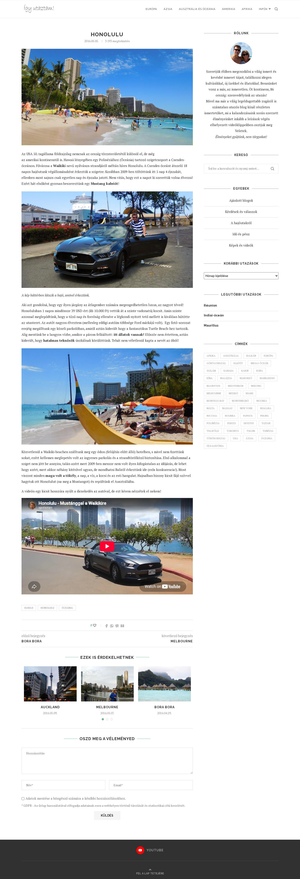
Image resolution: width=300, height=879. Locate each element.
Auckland (50, 707)
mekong (256, 385)
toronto (233, 430)
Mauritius (211, 325)
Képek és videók (241, 245)
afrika (211, 355)
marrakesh (267, 378)
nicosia (212, 415)
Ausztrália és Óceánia (197, 9)
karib (245, 370)
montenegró (240, 400)
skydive (249, 423)
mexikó (233, 393)
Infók (263, 9)
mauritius (213, 385)
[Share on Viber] (117, 625)
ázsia (249, 438)
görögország (216, 363)
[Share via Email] (122, 625)
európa (268, 355)
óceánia (67, 607)
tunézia (268, 430)
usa (235, 438)
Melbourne (107, 707)
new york (246, 408)
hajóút (238, 363)
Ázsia (168, 9)
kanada (229, 370)
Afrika (247, 9)
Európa (151, 9)
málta (211, 408)
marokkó (246, 378)
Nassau (227, 408)
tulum (251, 430)
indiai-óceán (259, 363)
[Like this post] (97, 625)
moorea (262, 400)
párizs (231, 423)
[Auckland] (50, 683)
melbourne (214, 393)
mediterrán (235, 385)
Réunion (210, 305)
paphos (248, 415)
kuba (259, 370)
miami (249, 393)
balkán (251, 355)
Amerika (228, 9)
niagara (265, 408)
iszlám (211, 370)
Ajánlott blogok (241, 200)
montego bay (215, 400)
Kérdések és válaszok (241, 211)
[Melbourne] (107, 683)
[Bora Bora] (164, 683)
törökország (216, 438)
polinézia (213, 423)
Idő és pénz (241, 234)
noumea (230, 415)
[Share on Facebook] (106, 625)
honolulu (47, 607)
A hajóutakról (241, 223)
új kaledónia (215, 445)
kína (210, 378)
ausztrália (231, 355)
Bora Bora (164, 707)
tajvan (266, 423)
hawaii (28, 607)
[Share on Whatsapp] (111, 625)
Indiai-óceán (214, 315)
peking (264, 415)
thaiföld (213, 430)
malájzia (226, 378)
